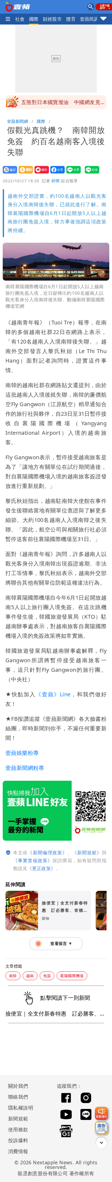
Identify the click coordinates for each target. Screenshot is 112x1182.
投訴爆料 (18, 1140)
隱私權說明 (18, 1107)
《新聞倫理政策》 (47, 852)
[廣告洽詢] (101, 1127)
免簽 (47, 975)
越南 (30, 975)
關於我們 (18, 1086)
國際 (34, 19)
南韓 (13, 975)
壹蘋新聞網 (17, 121)
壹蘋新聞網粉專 (24, 767)
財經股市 (52, 19)
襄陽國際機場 (71, 975)
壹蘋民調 (89, 19)
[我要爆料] (101, 1113)
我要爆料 (40, 173)
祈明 (55, 180)
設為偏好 (8, 173)
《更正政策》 (41, 868)
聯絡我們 (18, 1096)
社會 (20, 19)
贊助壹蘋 (24, 173)
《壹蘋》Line (53, 694)
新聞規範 (18, 1118)
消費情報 (18, 1151)
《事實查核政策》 (32, 860)
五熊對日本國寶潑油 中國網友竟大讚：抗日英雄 (63, 104)
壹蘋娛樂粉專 (22, 752)
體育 (71, 19)
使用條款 (18, 1129)
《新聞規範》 (87, 852)
